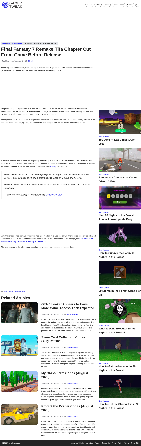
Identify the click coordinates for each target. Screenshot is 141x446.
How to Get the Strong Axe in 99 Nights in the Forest (119, 406)
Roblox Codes (118, 5)
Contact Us (106, 443)
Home (4, 44)
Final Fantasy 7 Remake (14, 44)
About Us (89, 443)
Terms (126, 443)
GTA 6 (98, 5)
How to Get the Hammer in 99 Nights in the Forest (117, 368)
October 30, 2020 (54, 195)
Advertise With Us (77, 443)
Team (97, 443)
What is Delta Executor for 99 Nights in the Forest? (117, 330)
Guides (89, 5)
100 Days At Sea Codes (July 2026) (117, 141)
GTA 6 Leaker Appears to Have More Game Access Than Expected (67, 306)
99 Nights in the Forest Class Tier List (120, 292)
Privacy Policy (117, 443)
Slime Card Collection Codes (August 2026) (63, 339)
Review (130, 5)
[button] (137, 5)
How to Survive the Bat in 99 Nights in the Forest (116, 255)
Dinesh (30, 61)
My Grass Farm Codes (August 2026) (64, 375)
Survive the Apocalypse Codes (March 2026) (118, 179)
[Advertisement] (70, 25)
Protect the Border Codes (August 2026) (67, 408)
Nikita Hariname (72, 347)
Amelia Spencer (72, 314)
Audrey (53, 166)
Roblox (106, 5)
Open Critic (135, 443)
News (23, 291)
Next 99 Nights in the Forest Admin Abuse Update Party (116, 217)
